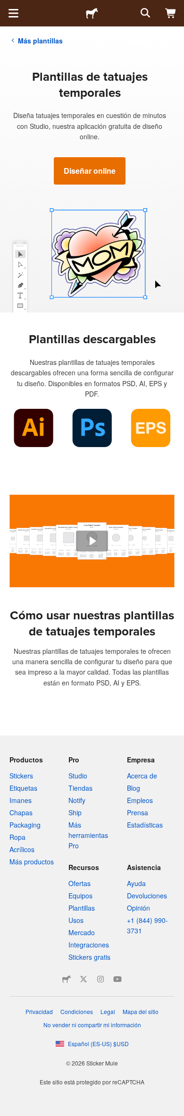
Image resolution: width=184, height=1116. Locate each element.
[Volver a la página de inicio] (92, 13)
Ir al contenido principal (7, 7)
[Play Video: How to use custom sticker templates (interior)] (92, 541)
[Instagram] (100, 979)
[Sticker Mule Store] (66, 979)
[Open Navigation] (13, 13)
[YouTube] (117, 979)
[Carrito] (171, 13)
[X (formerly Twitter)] (83, 979)
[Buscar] (144, 13)
